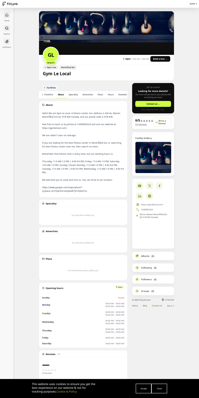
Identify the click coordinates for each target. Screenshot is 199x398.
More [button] (170, 305)
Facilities (51, 87)
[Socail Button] (139, 185)
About (61, 94)
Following (146, 267)
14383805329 (147, 209)
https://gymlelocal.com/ (152, 204)
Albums (145, 256)
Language (169, 300)
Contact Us (157, 306)
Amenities (88, 94)
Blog (145, 306)
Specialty (73, 94)
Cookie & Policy (66, 391)
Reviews (124, 94)
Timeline (48, 94)
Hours (111, 94)
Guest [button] (192, 3)
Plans (100, 94)
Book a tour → (160, 58)
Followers (146, 279)
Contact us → (153, 103)
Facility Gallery (143, 138)
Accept (144, 388)
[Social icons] (149, 196)
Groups (145, 291)
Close (159, 388)
